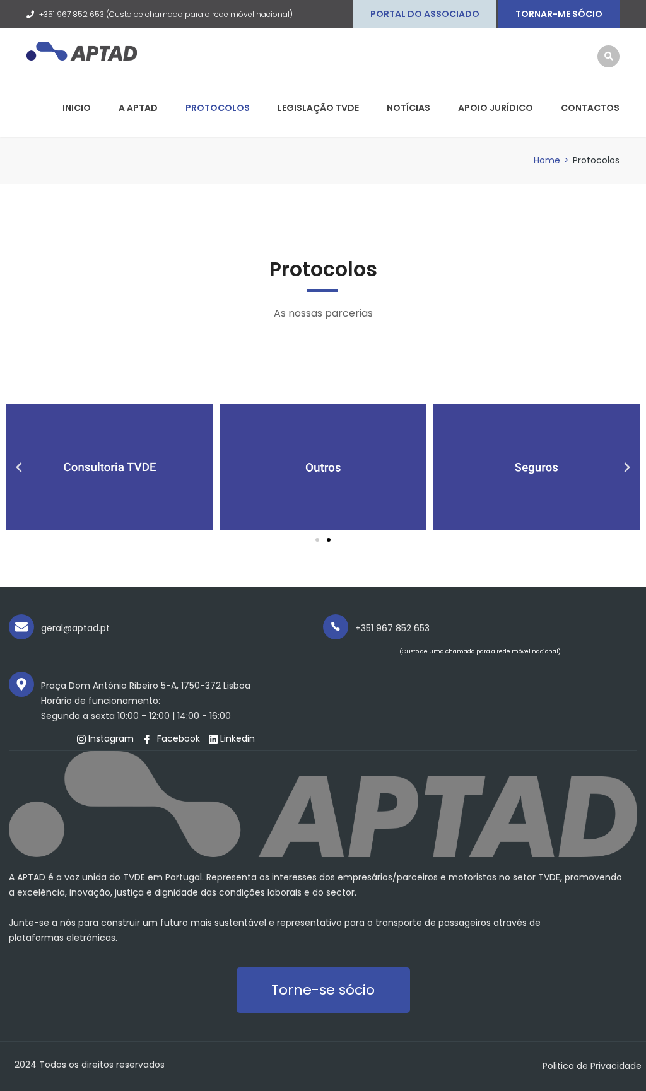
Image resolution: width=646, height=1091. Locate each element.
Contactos (590, 108)
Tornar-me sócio (558, 14)
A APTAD (138, 108)
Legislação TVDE (318, 108)
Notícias (408, 108)
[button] (317, 540)
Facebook (177, 738)
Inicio (76, 108)
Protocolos (217, 108)
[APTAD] (81, 50)
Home (547, 160)
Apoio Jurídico (495, 108)
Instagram (110, 738)
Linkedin (236, 738)
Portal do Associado (424, 14)
